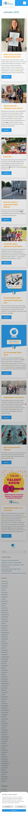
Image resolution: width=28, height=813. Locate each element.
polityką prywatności (14, 802)
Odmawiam (7, 806)
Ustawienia (20, 806)
